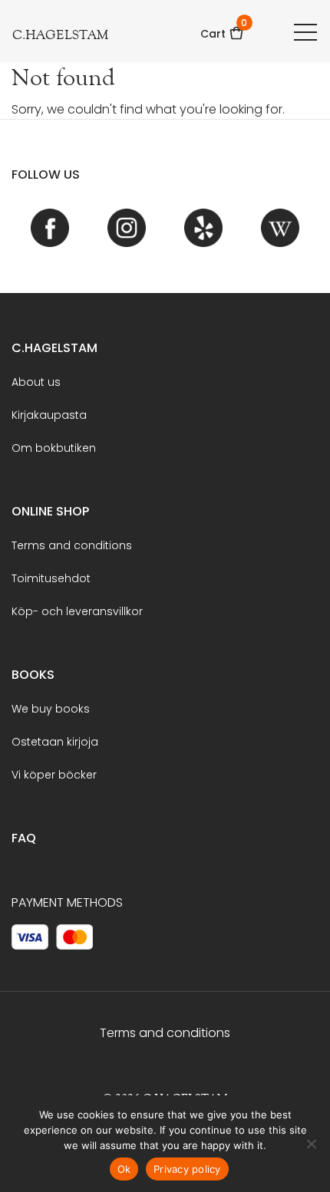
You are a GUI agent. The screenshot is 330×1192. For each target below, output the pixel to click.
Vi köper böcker (54, 774)
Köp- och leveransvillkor (77, 611)
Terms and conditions (72, 545)
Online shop (50, 511)
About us (36, 382)
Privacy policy (187, 1169)
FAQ (24, 838)
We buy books (51, 708)
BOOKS (33, 674)
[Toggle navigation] (305, 31)
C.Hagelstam (54, 348)
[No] (310, 1143)
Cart (222, 28)
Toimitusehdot (51, 578)
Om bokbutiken (54, 448)
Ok (124, 1169)
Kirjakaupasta (49, 415)
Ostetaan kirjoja (55, 741)
